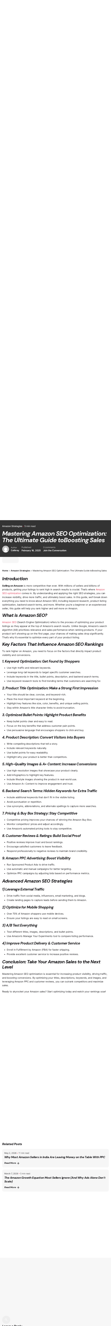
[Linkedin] (10, 560)
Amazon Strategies (12, 526)
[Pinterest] (15, 560)
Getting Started (81, 79)
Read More (10, 1163)
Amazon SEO (9, 622)
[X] (5, 560)
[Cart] (105, 80)
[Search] (6, 1320)
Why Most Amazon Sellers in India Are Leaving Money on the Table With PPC (54, 1157)
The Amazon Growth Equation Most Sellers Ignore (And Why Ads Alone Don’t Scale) (55, 1179)
